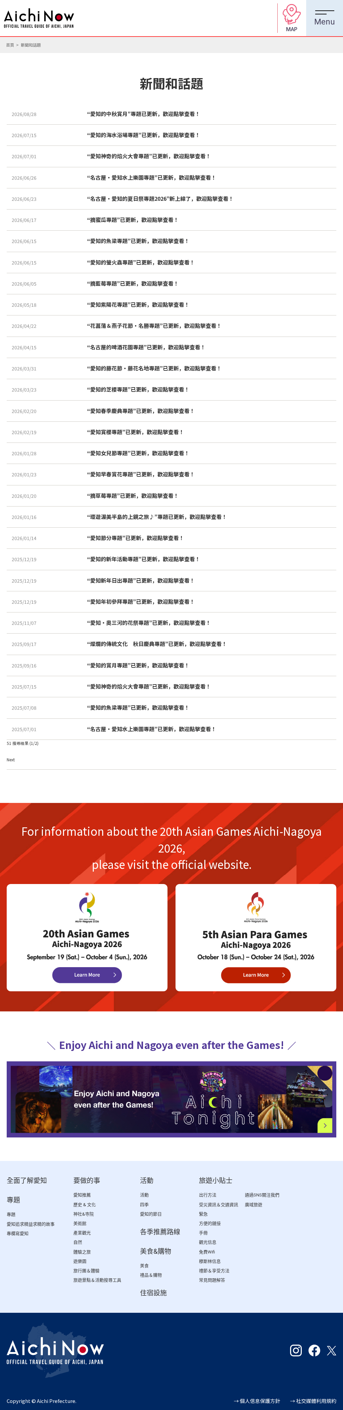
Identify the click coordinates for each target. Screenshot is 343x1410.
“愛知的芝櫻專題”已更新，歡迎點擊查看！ (138, 389)
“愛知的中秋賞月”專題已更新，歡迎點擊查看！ (143, 114)
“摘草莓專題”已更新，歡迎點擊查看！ (133, 495)
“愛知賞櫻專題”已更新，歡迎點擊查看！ (135, 432)
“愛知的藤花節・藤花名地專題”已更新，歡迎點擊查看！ (154, 368)
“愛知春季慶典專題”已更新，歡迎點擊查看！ (141, 411)
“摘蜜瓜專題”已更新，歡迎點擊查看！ (133, 220)
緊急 (203, 1214)
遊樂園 (79, 1261)
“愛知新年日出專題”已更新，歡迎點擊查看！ (141, 580)
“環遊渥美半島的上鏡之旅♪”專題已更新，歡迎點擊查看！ (157, 517)
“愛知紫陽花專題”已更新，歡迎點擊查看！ (138, 304)
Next (11, 759)
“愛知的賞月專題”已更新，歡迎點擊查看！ (138, 665)
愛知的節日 (151, 1214)
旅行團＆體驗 (86, 1270)
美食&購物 (155, 1251)
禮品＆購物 (151, 1275)
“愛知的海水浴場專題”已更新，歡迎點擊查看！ (143, 135)
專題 (13, 1200)
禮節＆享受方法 (214, 1270)
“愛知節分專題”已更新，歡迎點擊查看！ (135, 538)
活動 (146, 1181)
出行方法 (207, 1194)
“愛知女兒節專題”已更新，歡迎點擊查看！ (138, 453)
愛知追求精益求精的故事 (31, 1224)
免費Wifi (207, 1251)
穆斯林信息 (210, 1261)
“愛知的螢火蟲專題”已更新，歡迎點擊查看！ (141, 262)
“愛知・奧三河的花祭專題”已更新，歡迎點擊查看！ (149, 623)
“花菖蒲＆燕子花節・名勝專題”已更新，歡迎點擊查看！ (154, 325)
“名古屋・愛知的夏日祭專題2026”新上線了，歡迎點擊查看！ (160, 198)
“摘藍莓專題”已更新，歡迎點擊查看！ (133, 283)
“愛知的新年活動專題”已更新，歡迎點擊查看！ (143, 559)
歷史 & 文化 (84, 1204)
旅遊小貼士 (215, 1181)
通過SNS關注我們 (262, 1194)
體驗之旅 (82, 1251)
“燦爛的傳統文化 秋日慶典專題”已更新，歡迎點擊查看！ (157, 644)
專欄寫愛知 (17, 1233)
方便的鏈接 (210, 1223)
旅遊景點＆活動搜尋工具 (97, 1280)
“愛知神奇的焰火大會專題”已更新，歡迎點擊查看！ (149, 156)
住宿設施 (153, 1293)
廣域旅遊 (253, 1204)
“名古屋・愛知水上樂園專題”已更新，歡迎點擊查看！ (151, 177)
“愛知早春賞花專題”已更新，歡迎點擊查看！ (141, 474)
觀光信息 (207, 1242)
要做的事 (86, 1181)
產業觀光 (82, 1232)
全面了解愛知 (27, 1181)
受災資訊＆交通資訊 (218, 1204)
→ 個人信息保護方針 (257, 1400)
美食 (144, 1265)
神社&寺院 (83, 1214)
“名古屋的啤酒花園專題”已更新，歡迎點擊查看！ (146, 347)
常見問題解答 (212, 1280)
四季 (144, 1204)
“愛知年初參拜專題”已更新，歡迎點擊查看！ (141, 601)
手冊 (203, 1232)
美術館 (79, 1223)
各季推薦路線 (160, 1232)
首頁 (10, 45)
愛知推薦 (82, 1194)
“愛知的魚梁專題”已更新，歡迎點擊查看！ (138, 241)
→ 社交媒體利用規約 (313, 1400)
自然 (77, 1242)
